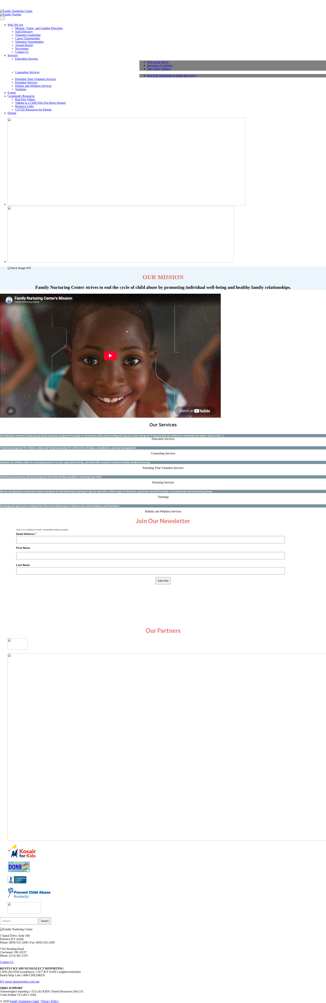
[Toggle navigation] (2, 18)
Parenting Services (26, 82)
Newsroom (21, 48)
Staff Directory (24, 31)
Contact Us (21, 52)
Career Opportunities (27, 38)
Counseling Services (27, 72)
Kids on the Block (158, 62)
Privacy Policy (50, 1001)
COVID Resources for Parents (33, 109)
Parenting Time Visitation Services (35, 79)
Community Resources (21, 96)
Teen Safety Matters (159, 68)
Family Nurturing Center (24, 1001)
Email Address (26, 534)
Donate (12, 113)
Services (13, 55)
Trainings (20, 89)
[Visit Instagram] (4, 4)
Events (12, 92)
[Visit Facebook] (1, 4)
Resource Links (24, 106)
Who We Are (15, 24)
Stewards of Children (159, 65)
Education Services (26, 58)
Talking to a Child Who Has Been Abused (40, 102)
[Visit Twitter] (7, 4)
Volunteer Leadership (28, 35)
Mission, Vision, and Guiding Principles (39, 28)
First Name (23, 548)
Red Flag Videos (25, 99)
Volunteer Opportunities (29, 41)
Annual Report (24, 45)
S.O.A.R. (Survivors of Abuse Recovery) (171, 75)
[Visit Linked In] (10, 4)
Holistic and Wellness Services (33, 85)
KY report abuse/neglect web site (19, 981)
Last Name (23, 565)
